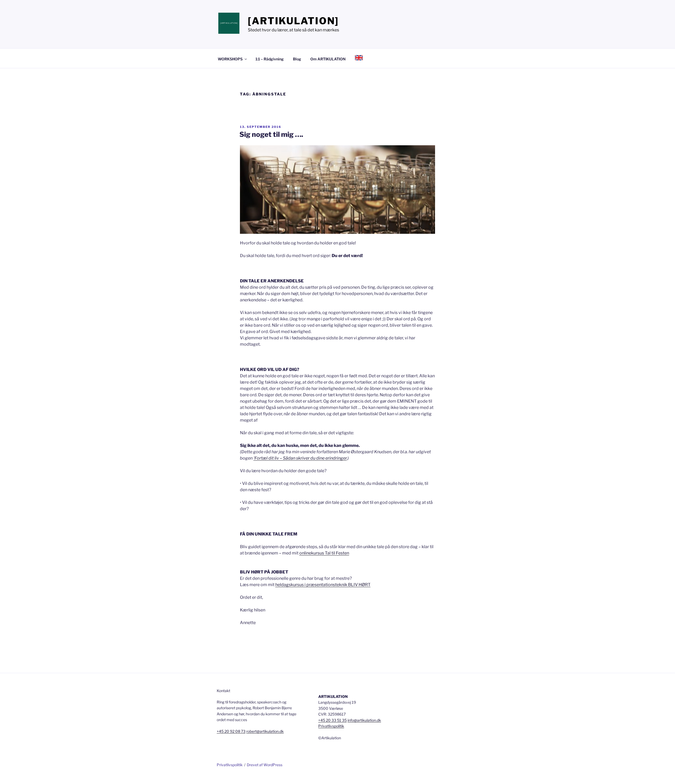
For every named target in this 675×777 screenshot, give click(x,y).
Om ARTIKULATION (328, 59)
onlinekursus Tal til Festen (324, 553)
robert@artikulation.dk (265, 731)
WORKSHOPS (230, 59)
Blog (297, 59)
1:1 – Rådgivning (269, 59)
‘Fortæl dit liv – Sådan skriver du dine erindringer (300, 458)
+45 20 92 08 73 (231, 731)
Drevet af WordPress (264, 764)
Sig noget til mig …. (271, 134)
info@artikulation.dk (364, 720)
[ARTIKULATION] (293, 21)
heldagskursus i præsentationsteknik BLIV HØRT (322, 584)
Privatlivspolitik (331, 726)
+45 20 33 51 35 (332, 720)
